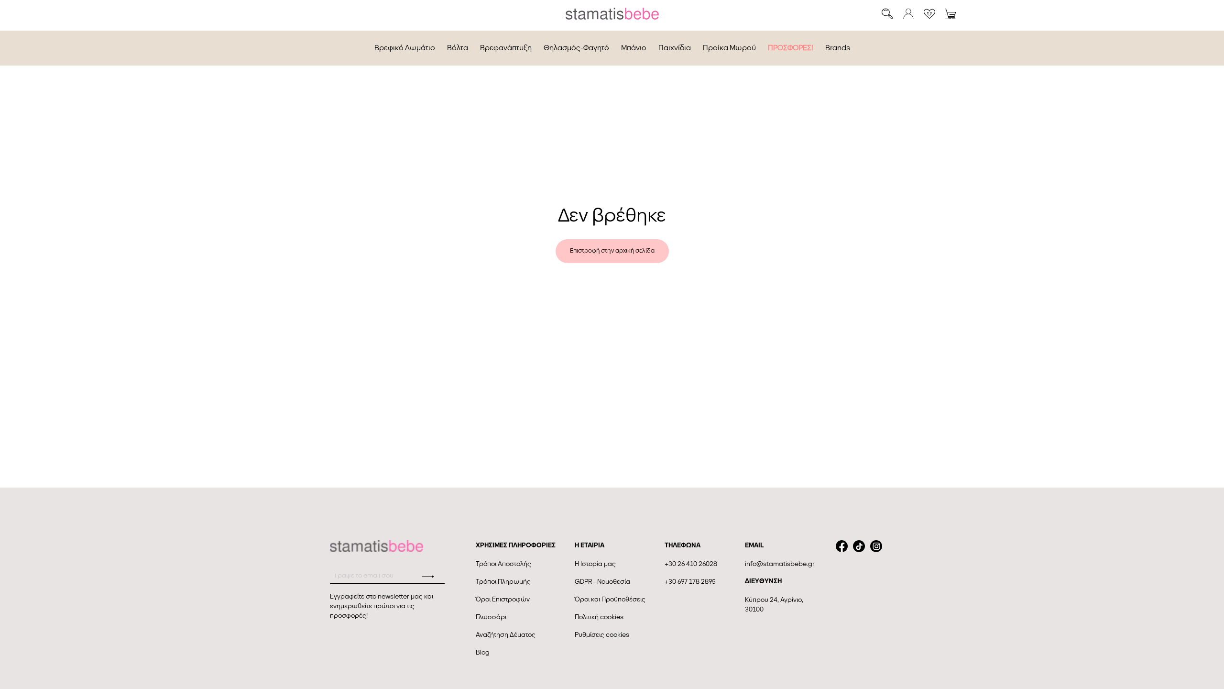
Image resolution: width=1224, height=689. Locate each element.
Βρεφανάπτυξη (506, 48)
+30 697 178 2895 (690, 582)
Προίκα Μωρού (729, 48)
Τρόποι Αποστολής (503, 564)
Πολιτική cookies (599, 617)
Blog (483, 652)
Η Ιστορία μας (595, 564)
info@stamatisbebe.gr (780, 564)
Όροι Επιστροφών (503, 599)
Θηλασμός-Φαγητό (576, 48)
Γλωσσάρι (491, 617)
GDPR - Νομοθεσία (602, 582)
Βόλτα (457, 48)
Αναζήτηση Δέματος (506, 635)
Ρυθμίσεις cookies (602, 635)
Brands (837, 48)
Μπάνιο (633, 48)
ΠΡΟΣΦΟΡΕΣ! (790, 48)
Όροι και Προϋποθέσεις (610, 599)
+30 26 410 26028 (691, 564)
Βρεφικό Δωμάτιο (404, 48)
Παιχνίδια (674, 48)
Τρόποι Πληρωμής (503, 582)
